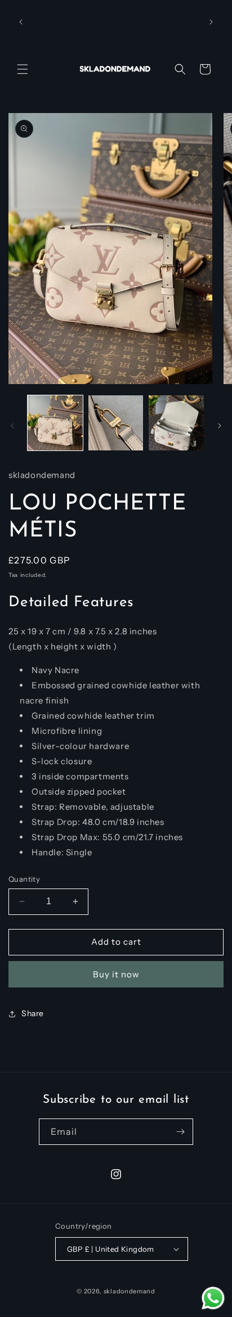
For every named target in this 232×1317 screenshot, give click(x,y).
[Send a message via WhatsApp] (213, 1298)
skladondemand (129, 1291)
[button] (22, 69)
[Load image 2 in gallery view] (116, 422)
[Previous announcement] (20, 22)
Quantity (24, 878)
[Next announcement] (211, 22)
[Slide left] (12, 425)
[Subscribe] (180, 1131)
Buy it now (116, 974)
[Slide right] (219, 425)
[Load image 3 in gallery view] (176, 422)
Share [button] (32, 1013)
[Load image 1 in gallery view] (55, 422)
